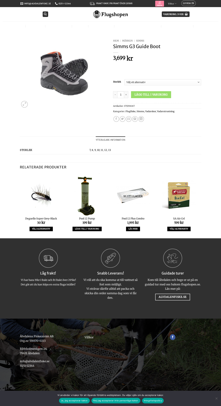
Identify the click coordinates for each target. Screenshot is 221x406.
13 (109, 150)
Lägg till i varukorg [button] (87, 229)
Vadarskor (150, 111)
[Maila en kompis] (129, 119)
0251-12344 (27, 365)
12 (105, 150)
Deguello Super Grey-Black (41, 218)
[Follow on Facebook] (173, 337)
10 (98, 150)
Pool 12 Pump (87, 218)
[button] (188, 3)
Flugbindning (58, 26)
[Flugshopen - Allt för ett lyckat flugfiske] (110, 14)
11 (102, 150)
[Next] (200, 205)
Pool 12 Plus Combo (133, 218)
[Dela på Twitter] (122, 119)
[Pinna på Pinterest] (135, 119)
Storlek (117, 82)
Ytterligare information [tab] (110, 139)
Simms (140, 40)
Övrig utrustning (177, 26)
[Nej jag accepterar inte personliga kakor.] (216, 399)
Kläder (80, 26)
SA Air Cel (179, 218)
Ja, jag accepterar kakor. (74, 400)
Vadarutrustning (166, 111)
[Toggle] (134, 337)
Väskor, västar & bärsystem (137, 26)
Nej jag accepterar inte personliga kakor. (115, 400)
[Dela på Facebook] (116, 119)
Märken (201, 26)
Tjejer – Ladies (101, 26)
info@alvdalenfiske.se (34, 361)
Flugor (16, 26)
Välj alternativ (41, 229)
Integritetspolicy (153, 400)
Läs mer (133, 229)
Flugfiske (35, 26)
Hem (116, 40)
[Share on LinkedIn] (141, 119)
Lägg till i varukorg (151, 94)
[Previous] (20, 205)
